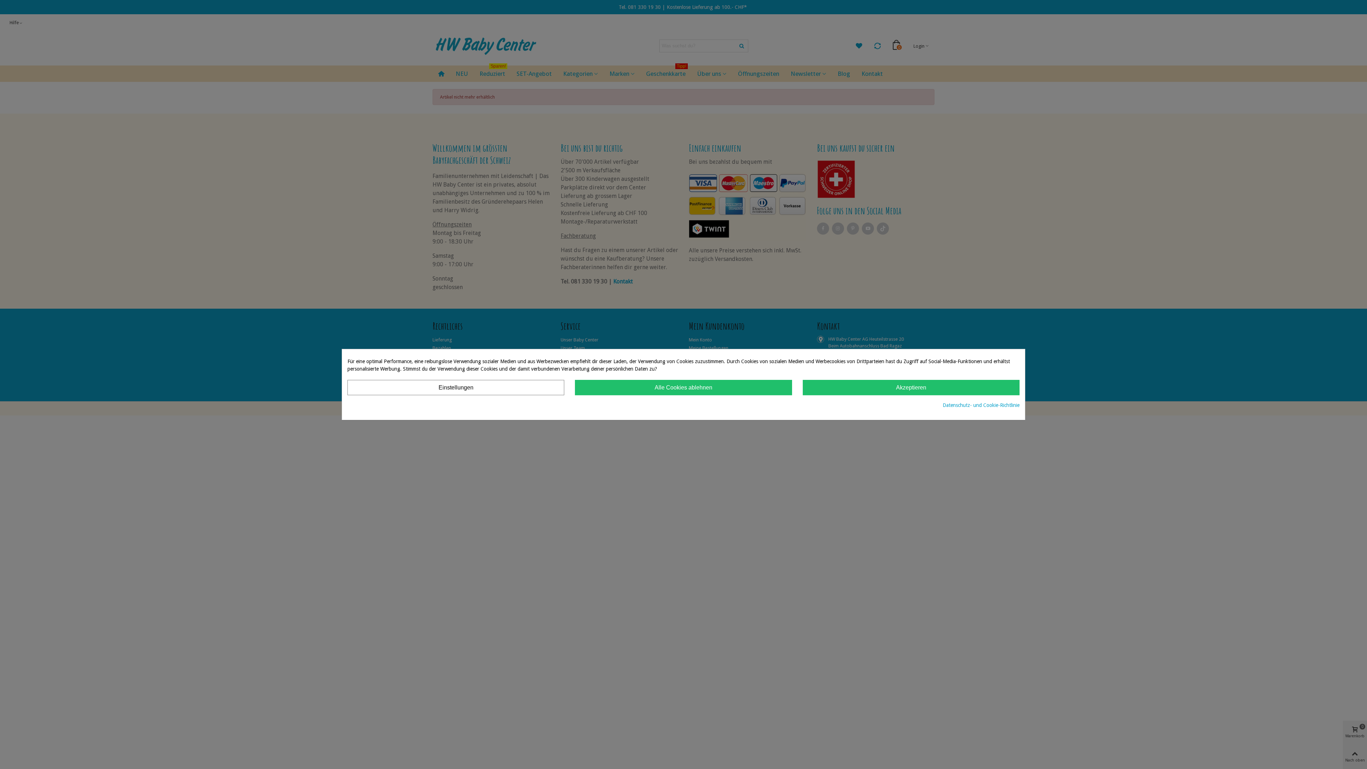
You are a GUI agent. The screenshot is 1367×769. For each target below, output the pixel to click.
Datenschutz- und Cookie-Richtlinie (981, 405)
